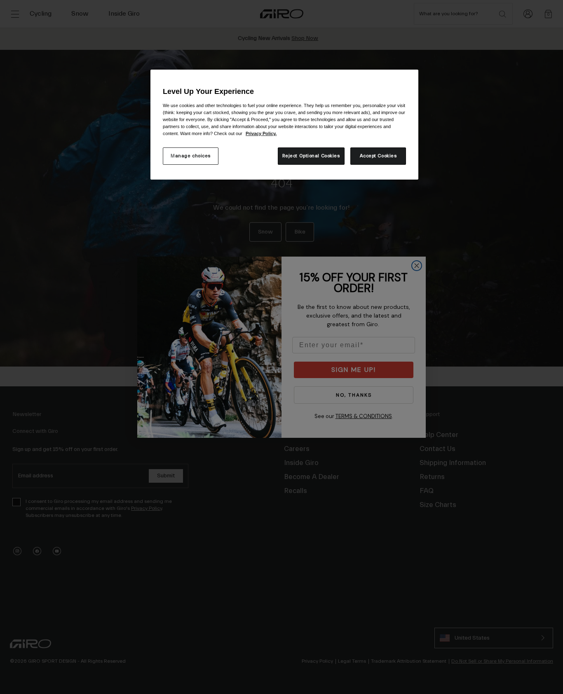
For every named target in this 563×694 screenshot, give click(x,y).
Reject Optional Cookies (311, 156)
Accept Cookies (378, 156)
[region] (284, 125)
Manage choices (191, 156)
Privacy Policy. (261, 133)
